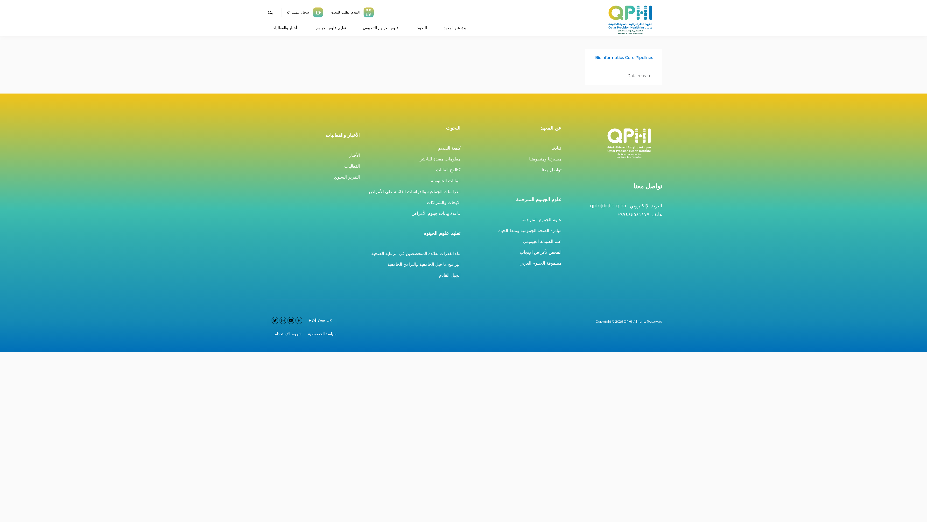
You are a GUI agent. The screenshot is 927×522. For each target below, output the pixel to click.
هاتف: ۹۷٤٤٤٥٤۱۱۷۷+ (640, 214)
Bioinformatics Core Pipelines (624, 57)
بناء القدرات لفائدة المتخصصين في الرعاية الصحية (416, 253)
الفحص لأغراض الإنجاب (541, 252)
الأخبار (354, 155)
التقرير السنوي (347, 177)
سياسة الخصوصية (322, 334)
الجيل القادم (450, 275)
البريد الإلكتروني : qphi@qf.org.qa (626, 206)
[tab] (624, 58)
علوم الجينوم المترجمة (542, 219)
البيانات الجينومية (446, 180)
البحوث (421, 28)
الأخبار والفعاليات (285, 28)
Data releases (640, 75)
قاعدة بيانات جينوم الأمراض (436, 213)
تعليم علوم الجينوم (331, 28)
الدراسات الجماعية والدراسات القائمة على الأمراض (415, 191)
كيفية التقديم (449, 148)
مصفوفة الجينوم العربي (541, 263)
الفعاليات (352, 166)
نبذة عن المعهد (456, 28)
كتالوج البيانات (448, 170)
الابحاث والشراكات (444, 202)
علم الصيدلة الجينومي (542, 241)
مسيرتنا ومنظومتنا (545, 159)
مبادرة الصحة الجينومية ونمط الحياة (530, 230)
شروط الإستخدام (288, 334)
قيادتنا (556, 148)
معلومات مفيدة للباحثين (440, 159)
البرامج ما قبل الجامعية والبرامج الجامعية (424, 264)
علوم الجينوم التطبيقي (381, 28)
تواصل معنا (552, 170)
